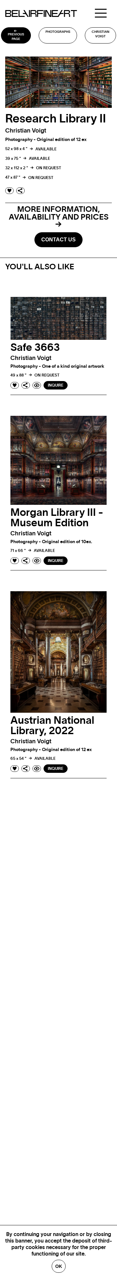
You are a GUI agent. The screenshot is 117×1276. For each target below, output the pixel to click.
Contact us (58, 239)
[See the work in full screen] (36, 385)
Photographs (58, 31)
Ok (58, 1266)
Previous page (16, 37)
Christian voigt (100, 34)
